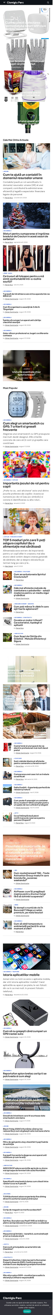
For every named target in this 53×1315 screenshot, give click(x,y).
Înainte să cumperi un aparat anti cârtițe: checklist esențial (22, 321)
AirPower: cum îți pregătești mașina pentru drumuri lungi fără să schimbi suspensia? (30, 894)
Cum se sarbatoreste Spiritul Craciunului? (30, 575)
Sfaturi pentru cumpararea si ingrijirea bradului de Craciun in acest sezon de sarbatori (26, 237)
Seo (16, 870)
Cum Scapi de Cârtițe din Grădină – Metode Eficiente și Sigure (30, 638)
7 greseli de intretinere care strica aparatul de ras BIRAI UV (26, 295)
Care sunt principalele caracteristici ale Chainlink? (22, 1248)
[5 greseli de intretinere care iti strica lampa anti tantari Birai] (26, 86)
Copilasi (15, 480)
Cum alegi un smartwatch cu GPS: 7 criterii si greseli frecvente (23, 426)
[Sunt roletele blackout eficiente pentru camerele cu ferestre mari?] (7, 762)
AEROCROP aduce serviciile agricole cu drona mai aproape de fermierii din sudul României (25, 1169)
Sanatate (27, 369)
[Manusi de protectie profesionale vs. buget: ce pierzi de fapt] (26, 54)
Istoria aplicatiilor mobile (21, 974)
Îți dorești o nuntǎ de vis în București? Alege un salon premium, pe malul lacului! (28, 910)
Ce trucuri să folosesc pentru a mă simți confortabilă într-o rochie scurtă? (23, 279)
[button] (4, 2)
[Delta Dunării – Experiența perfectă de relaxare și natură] (7, 788)
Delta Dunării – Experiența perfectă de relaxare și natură (32, 788)
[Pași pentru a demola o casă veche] (26, 725)
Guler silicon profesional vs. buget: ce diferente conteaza (25, 334)
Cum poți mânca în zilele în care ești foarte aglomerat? (31, 608)
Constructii (27, 617)
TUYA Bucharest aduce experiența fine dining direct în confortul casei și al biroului (24, 1198)
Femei (5, 273)
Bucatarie (7, 1194)
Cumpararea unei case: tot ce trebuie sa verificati (31, 775)
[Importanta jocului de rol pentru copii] (26, 464)
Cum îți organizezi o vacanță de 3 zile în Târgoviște (21, 308)
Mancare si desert (16, 537)
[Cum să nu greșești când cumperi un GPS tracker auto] (26, 1013)
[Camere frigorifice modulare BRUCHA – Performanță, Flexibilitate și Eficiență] (26, 669)
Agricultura (19, 633)
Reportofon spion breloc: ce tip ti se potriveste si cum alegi (24, 1075)
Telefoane (15, 971)
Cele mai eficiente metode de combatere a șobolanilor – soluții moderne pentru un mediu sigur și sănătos (32, 592)
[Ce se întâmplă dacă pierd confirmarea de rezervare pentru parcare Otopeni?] (7, 817)
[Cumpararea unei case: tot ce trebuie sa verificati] (7, 775)
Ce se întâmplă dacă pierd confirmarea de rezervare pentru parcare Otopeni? (29, 818)
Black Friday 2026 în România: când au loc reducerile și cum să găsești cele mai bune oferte (26, 1130)
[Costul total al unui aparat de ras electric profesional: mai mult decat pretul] (7, 747)
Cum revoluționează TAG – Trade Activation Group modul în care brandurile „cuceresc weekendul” (31, 877)
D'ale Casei (26, 571)
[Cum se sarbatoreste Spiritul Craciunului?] (7, 575)
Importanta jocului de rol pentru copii (26, 485)
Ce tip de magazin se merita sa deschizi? (22, 1210)
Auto (16, 813)
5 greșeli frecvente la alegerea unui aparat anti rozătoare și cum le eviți (25, 1156)
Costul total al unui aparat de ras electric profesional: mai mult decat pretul (31, 748)
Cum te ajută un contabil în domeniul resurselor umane (23, 176)
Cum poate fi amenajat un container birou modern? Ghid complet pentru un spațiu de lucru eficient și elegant (31, 803)
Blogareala (10, 19)
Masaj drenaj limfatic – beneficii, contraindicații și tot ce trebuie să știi (25, 1235)
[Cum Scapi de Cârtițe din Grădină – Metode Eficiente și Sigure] (7, 637)
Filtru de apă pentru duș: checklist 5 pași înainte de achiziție (25, 1143)
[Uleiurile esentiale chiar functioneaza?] (26, 365)
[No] (50, 1307)
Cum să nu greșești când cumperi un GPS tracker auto (25, 1032)
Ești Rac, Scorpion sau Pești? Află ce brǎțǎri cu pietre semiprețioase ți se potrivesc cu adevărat (26, 1222)
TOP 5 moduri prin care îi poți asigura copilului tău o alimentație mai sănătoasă (24, 543)
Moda (10, 273)
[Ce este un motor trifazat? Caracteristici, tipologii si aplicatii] (7, 621)
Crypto (6, 1244)
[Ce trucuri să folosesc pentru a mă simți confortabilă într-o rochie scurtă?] (26, 258)
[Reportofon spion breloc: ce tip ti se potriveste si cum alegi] (26, 1055)
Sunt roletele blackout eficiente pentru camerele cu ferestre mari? (30, 762)
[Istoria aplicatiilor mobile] (26, 957)
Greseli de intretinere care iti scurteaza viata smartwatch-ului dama (24, 1117)
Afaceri (6, 171)
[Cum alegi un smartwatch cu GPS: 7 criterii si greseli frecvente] (26, 404)
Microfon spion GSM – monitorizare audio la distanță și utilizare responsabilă (24, 1276)
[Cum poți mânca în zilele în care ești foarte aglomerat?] (7, 607)
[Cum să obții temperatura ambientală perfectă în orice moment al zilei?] (7, 925)
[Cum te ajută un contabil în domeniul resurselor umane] (26, 156)
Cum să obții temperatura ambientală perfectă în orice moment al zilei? (29, 926)
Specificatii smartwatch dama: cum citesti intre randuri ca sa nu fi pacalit (25, 1182)
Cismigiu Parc (15, 2)
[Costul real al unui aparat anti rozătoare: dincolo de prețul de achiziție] (26, 117)
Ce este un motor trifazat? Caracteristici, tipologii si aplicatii (28, 622)
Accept (27, 1311)
